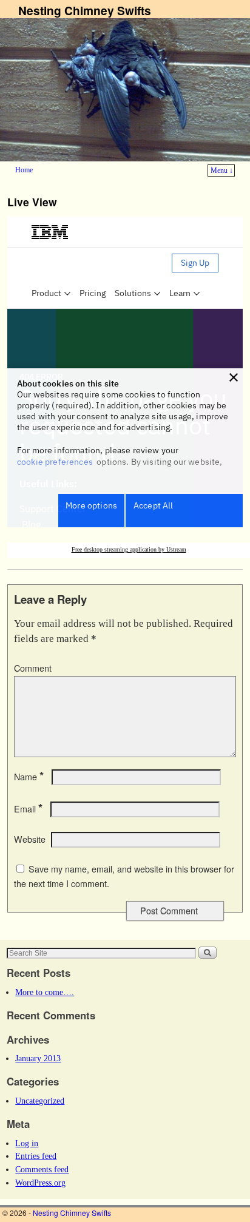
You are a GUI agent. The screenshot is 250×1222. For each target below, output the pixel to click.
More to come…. (44, 992)
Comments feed (42, 1169)
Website (30, 839)
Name (29, 777)
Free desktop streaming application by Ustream (129, 549)
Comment (33, 668)
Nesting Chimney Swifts (84, 10)
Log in (26, 1143)
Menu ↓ (222, 170)
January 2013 (38, 1058)
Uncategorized (39, 1101)
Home (24, 170)
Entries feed (35, 1156)
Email (28, 809)
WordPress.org (40, 1182)
